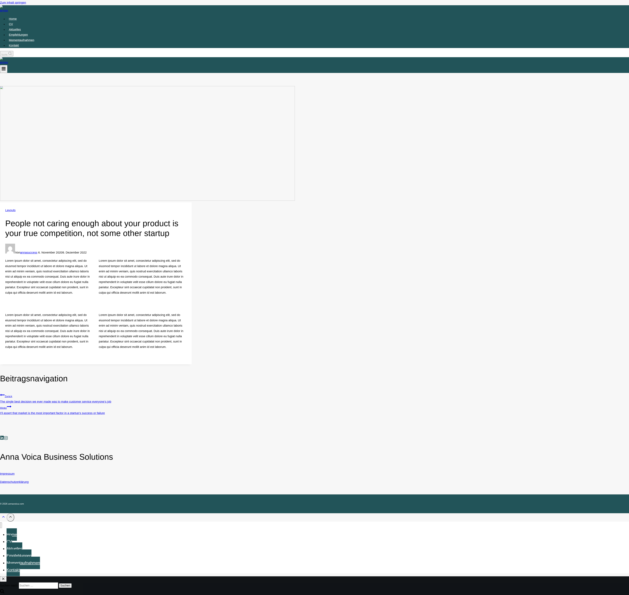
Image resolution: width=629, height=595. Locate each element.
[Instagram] (6, 438)
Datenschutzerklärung (14, 482)
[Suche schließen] (3, 579)
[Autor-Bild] (10, 252)
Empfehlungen (18, 34)
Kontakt (14, 45)
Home (13, 18)
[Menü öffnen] (3, 69)
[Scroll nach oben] (3, 517)
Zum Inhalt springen (13, 2)
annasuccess (28, 252)
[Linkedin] (2, 438)
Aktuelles (15, 29)
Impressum (7, 473)
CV (11, 24)
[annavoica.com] (4, 10)
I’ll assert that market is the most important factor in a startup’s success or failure (52, 411)
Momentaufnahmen (21, 40)
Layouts (10, 210)
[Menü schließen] (1, 525)
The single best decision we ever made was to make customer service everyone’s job (55, 399)
